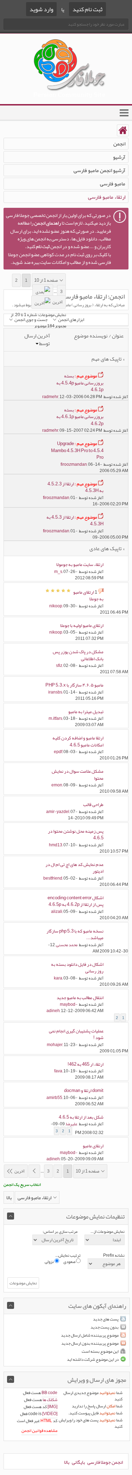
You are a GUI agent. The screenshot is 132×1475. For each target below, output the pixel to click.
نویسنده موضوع (91, 335)
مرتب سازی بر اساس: (60, 1231)
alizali (56, 911)
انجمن (119, 143)
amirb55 (54, 1097)
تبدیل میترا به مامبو (85, 711)
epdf (58, 751)
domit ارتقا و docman (83, 1090)
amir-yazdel (57, 811)
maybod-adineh (61, 1007)
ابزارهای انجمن (71, 320)
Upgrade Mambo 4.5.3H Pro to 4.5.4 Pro (77, 450)
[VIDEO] (49, 1413)
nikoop (55, 606)
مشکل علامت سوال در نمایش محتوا (77, 775)
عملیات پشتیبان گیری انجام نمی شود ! (76, 1034)
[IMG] (52, 1406)
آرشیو (119, 157)
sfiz (59, 665)
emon (56, 785)
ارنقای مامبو (93, 1145)
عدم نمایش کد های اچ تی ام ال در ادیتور (74, 868)
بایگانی (78, 1462)
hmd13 (55, 845)
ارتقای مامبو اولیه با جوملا (81, 625)
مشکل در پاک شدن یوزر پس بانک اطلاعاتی (78, 655)
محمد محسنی (66, 945)
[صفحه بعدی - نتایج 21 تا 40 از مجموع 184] (42, 291)
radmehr (50, 396)
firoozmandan (74, 464)
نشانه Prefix (114, 1255)
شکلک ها (50, 1399)
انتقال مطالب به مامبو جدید (80, 997)
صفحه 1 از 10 (46, 280)
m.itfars (55, 718)
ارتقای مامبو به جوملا (88, 596)
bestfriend (52, 878)
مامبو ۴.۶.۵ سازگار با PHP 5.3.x (74, 685)
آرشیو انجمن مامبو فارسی (99, 170)
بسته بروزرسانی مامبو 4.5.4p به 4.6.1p (79, 382)
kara (58, 978)
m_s (58, 571)
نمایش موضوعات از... (107, 1231)
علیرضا (71, 1124)
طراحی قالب (93, 804)
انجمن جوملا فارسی (105, 1462)
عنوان (118, 335)
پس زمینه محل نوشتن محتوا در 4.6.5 (75, 835)
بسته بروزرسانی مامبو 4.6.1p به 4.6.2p (79, 416)
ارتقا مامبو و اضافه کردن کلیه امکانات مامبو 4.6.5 (77, 741)
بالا (9, 1197)
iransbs (55, 692)
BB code (49, 1392)
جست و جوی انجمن (31, 320)
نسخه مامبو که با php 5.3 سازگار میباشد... (74, 935)
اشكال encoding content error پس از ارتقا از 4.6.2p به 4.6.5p (75, 901)
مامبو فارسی (112, 183)
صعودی (69, 1261)
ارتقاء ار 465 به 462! (85, 1064)
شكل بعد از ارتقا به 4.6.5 (81, 1117)
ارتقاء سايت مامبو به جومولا (79, 564)
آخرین (57, 302)
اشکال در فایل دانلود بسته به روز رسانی (77, 968)
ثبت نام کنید (87, 9)
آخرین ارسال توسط (37, 339)
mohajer (55, 1044)
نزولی (50, 1261)
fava (58, 1071)
